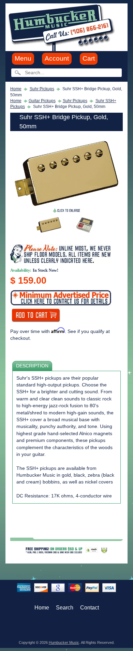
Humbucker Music (64, 642)
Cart (89, 58)
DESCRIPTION (32, 365)
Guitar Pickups (42, 101)
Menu (23, 58)
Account (57, 58)
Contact (89, 607)
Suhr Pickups (42, 89)
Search (64, 607)
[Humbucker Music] (62, 27)
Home (15, 89)
